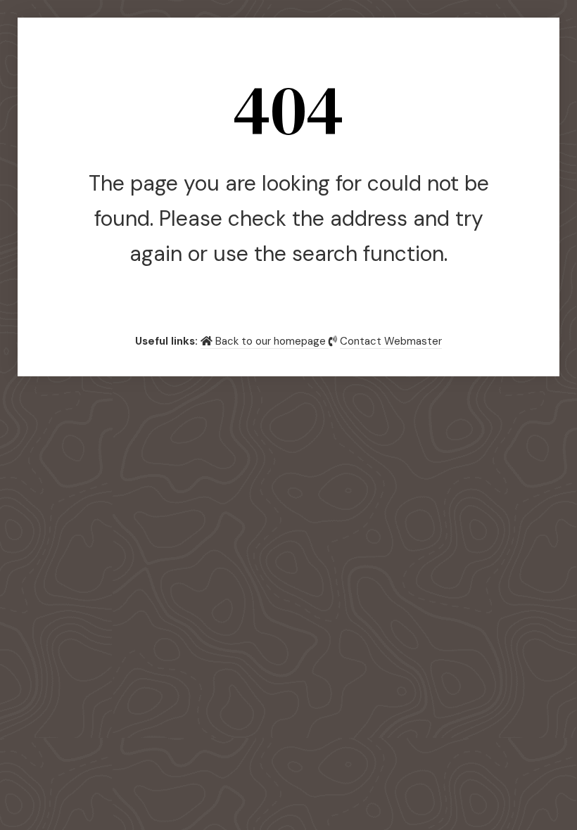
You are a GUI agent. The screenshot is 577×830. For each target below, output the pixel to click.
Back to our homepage (271, 341)
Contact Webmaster (391, 341)
